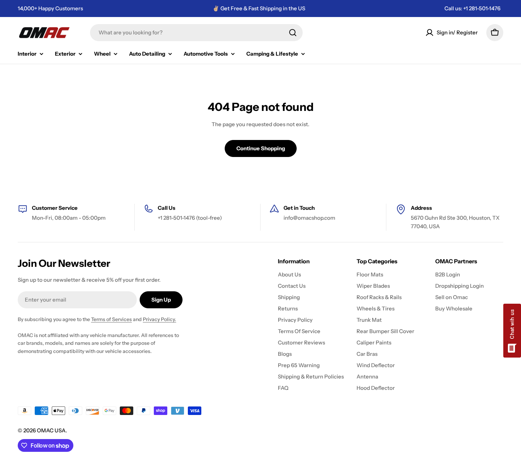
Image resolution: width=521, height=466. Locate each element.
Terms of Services (111, 319)
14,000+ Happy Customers (50, 8)
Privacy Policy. (159, 319)
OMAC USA (51, 430)
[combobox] (196, 32)
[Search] (292, 32)
